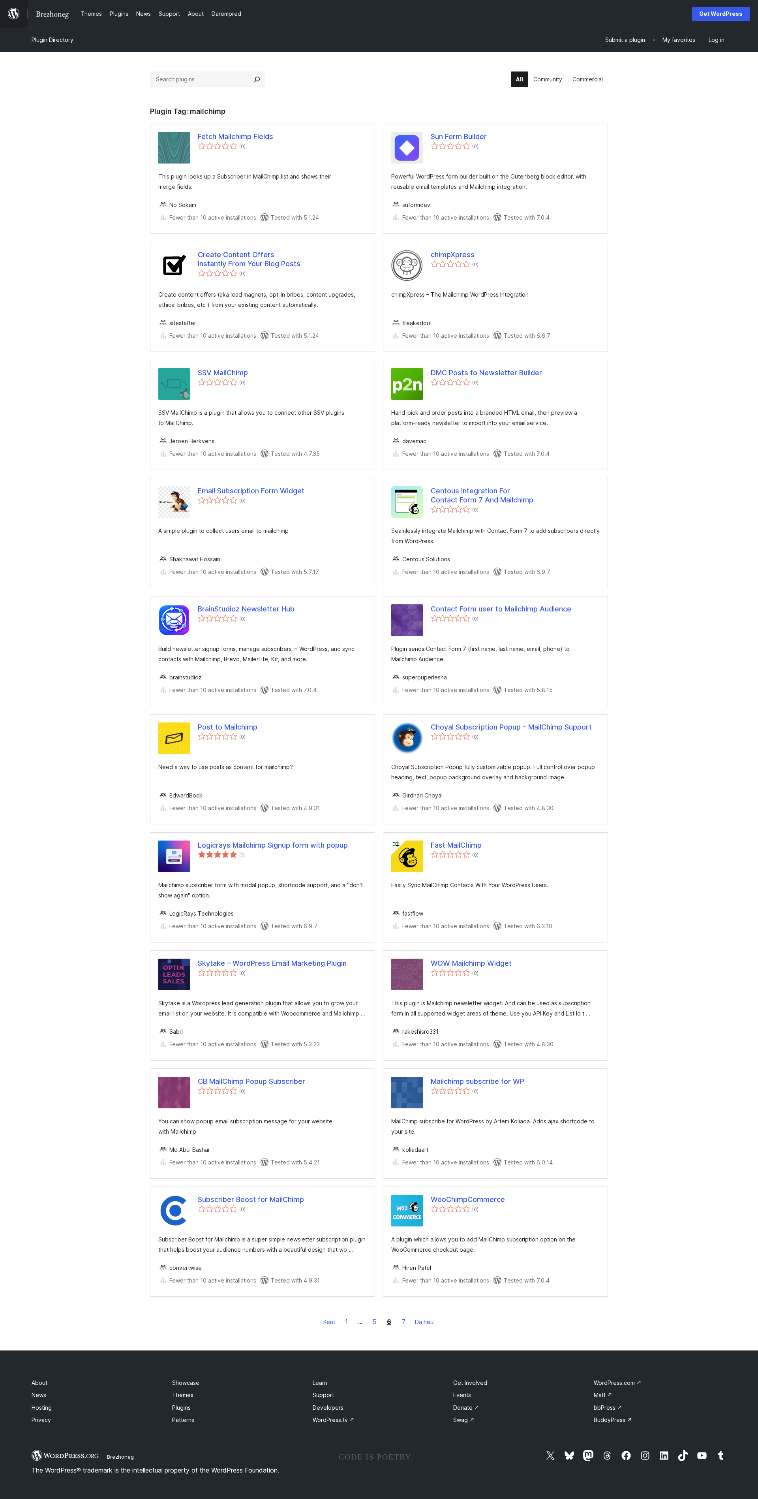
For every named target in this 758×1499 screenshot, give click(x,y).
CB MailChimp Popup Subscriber (251, 1081)
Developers (328, 1407)
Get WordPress (721, 13)
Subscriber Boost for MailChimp (251, 1199)
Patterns (183, 1419)
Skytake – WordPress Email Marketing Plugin (272, 963)
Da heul (425, 1321)
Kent (329, 1321)
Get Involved (470, 1382)
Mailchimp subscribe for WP (477, 1081)
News (39, 1395)
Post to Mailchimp (227, 727)
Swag (464, 1419)
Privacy (41, 1419)
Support (323, 1395)
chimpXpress (453, 254)
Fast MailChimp (456, 845)
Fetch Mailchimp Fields (235, 136)
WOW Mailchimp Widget (471, 963)
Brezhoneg (120, 1457)
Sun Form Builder (459, 136)
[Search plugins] (257, 79)
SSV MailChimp (223, 373)
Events (462, 1395)
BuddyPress (613, 1419)
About (39, 1382)
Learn (320, 1382)
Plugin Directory (52, 39)
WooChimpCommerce (468, 1199)
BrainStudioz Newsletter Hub (246, 609)
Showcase (185, 1382)
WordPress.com (618, 1382)
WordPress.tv (334, 1419)
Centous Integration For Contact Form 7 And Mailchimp (482, 495)
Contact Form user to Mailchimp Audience (501, 609)
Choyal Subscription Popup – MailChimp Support (511, 727)
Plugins (181, 1407)
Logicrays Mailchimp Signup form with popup (273, 845)
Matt (603, 1395)
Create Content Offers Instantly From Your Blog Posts (249, 259)
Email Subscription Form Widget (251, 491)
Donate (466, 1407)
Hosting (42, 1407)
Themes (182, 1395)
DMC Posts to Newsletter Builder (486, 373)
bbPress (608, 1407)
